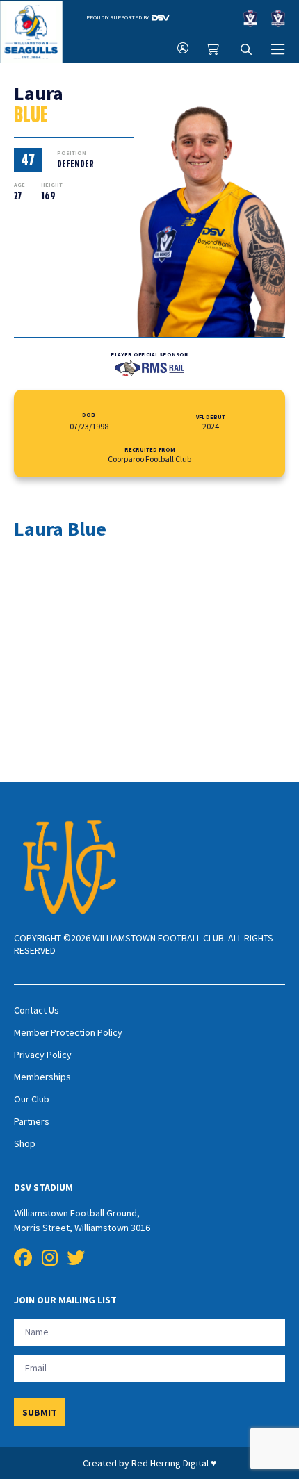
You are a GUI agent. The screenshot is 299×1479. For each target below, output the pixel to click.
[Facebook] (23, 1258)
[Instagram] (49, 1258)
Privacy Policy (43, 1054)
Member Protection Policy (68, 1032)
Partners (31, 1121)
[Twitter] (76, 1258)
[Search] (246, 49)
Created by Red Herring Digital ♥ (149, 1463)
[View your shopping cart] (215, 49)
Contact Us (36, 1010)
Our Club (31, 1099)
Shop (24, 1143)
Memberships (42, 1077)
